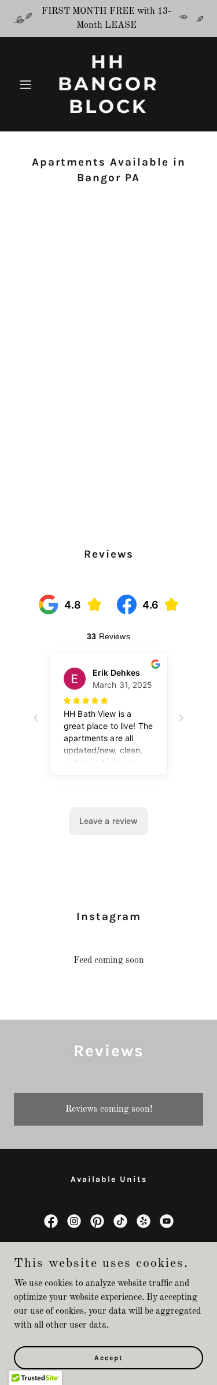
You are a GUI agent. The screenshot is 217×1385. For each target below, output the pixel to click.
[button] (28, 84)
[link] (108, 110)
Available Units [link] (109, 1179)
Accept (108, 1357)
